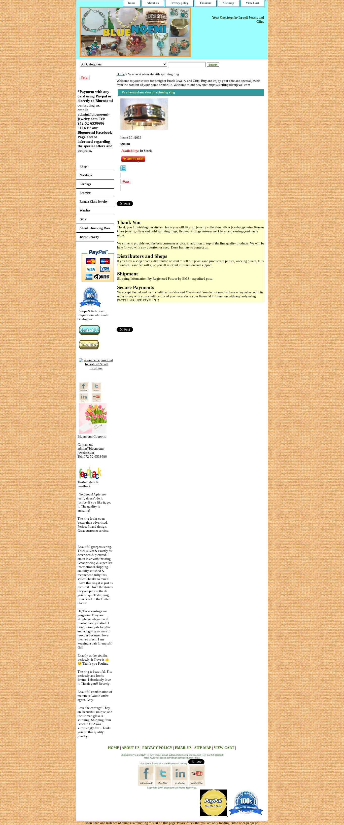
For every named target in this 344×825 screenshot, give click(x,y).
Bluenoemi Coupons (92, 436)
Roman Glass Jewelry (94, 201)
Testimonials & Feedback (88, 484)
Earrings (85, 184)
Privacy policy (179, 3)
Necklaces (86, 175)
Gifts (83, 219)
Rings (83, 166)
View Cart (252, 3)
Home (121, 74)
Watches (85, 210)
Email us (205, 3)
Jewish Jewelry (89, 237)
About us (153, 3)
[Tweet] (123, 170)
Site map (228, 3)
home (131, 3)
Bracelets (85, 193)
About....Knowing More (95, 228)
